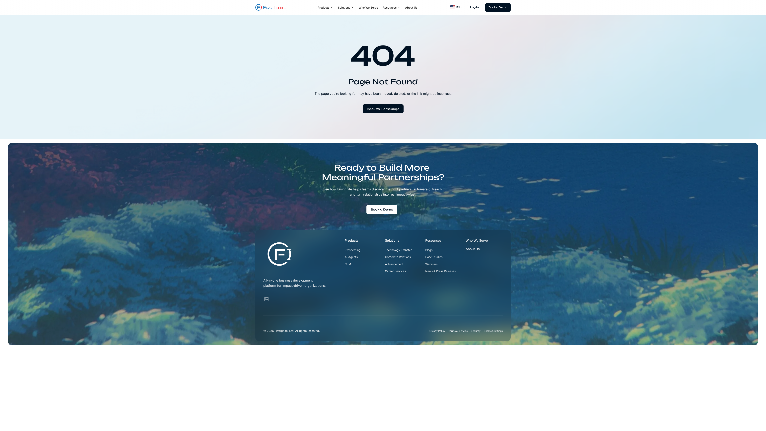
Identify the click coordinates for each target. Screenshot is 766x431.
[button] (325, 8)
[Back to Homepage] (383, 109)
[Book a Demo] (497, 7)
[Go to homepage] (279, 254)
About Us (411, 7)
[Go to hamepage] (270, 7)
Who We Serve (368, 7)
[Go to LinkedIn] (272, 297)
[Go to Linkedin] (266, 299)
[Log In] (474, 7)
